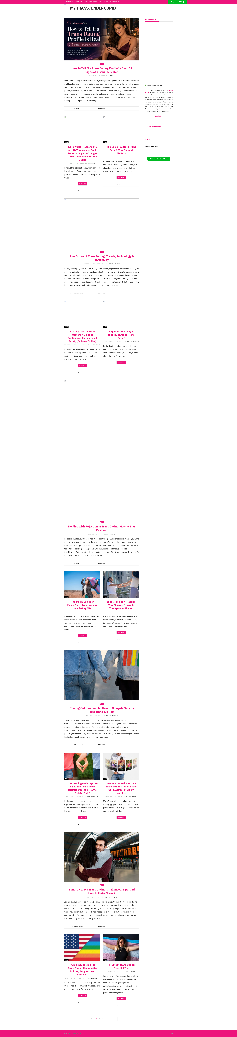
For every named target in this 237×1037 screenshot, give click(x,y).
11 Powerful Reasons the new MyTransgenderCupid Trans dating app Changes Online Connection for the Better (82, 153)
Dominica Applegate (114, 264)
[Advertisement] (159, 52)
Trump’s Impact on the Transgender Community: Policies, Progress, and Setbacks (82, 969)
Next (112, 1019)
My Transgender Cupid (75, 1033)
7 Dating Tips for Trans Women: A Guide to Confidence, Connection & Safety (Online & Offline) (82, 336)
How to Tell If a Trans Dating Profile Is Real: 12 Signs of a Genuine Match (97, 1)
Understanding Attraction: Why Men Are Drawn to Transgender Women (121, 605)
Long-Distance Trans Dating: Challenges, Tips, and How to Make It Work (102, 891)
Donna (112, 75)
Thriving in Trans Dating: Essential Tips (121, 966)
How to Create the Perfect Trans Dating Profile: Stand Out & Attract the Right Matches (121, 788)
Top (171, 1033)
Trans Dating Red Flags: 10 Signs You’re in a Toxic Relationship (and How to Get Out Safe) (82, 788)
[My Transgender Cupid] (92, 8)
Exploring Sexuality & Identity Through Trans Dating (121, 335)
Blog (101, 64)
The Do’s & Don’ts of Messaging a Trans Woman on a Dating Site (82, 605)
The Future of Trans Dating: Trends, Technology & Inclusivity (102, 258)
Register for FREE (177, 2)
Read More (102, 108)
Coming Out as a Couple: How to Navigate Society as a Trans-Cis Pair (102, 710)
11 (108, 1019)
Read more (158, 116)
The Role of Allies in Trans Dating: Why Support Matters (121, 150)
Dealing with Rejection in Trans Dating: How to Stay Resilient (102, 528)
